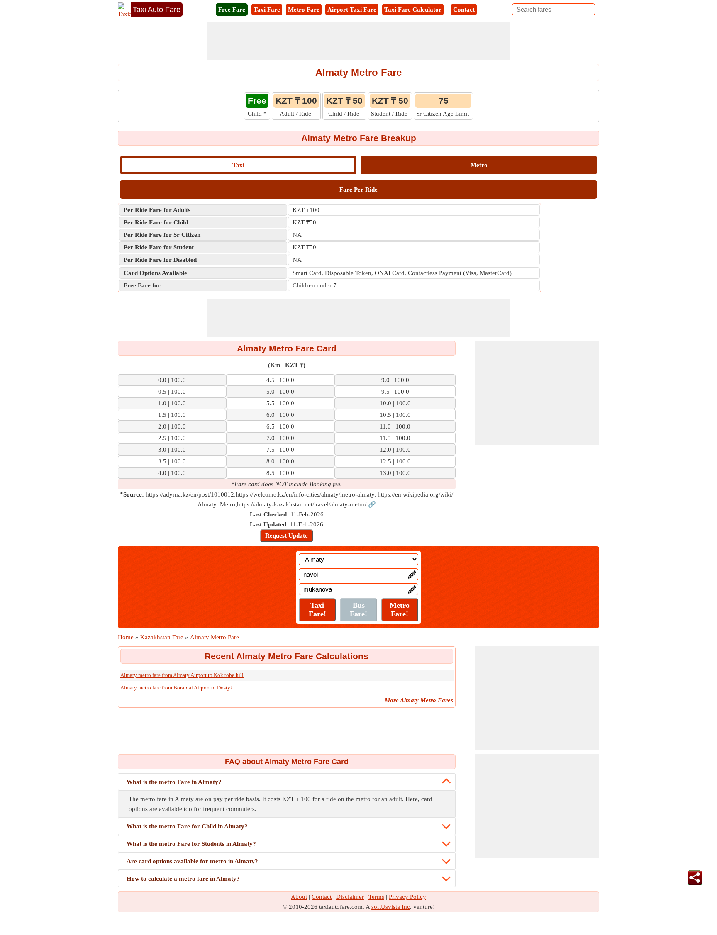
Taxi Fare (267, 9)
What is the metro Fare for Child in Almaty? (187, 826)
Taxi (238, 165)
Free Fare (231, 9)
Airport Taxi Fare (351, 9)
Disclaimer (350, 897)
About (299, 897)
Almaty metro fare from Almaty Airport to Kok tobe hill (182, 675)
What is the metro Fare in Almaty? (174, 782)
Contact (464, 9)
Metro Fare (303, 9)
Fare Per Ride (358, 189)
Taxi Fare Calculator (412, 9)
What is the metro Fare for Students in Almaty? (191, 843)
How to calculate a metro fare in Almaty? (183, 878)
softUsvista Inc (390, 906)
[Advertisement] (358, 41)
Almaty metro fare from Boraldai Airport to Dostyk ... (179, 687)
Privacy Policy (407, 897)
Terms (376, 897)
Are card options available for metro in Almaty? (192, 861)
